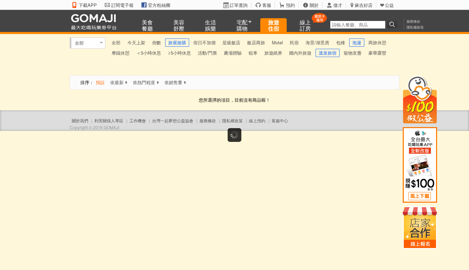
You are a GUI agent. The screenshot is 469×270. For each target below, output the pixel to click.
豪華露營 (377, 52)
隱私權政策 (415, 27)
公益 (389, 5)
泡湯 (356, 42)
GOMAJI (95, 21)
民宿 (294, 42)
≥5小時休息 (179, 52)
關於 (314, 5)
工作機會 (137, 120)
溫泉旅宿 (327, 52)
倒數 (156, 42)
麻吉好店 (364, 5)
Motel (277, 42)
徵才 (337, 5)
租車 (253, 52)
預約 (290, 5)
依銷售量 (173, 82)
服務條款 (413, 21)
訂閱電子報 (122, 5)
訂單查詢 (239, 5)
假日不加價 (204, 42)
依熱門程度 (144, 82)
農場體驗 (233, 52)
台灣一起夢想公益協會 (172, 120)
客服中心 (280, 120)
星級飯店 (231, 42)
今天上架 (136, 42)
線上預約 (257, 120)
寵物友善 (353, 52)
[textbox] (357, 25)
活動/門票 (207, 52)
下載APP (88, 5)
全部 (79, 43)
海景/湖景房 (317, 42)
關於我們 (80, 120)
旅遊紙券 (273, 52)
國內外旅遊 (300, 52)
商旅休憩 (377, 42)
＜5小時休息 (148, 52)
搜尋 (393, 24)
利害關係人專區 (108, 120)
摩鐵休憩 (120, 52)
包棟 (340, 42)
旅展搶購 (177, 42)
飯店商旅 (256, 42)
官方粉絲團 (159, 5)
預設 (100, 82)
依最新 (117, 82)
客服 (266, 5)
